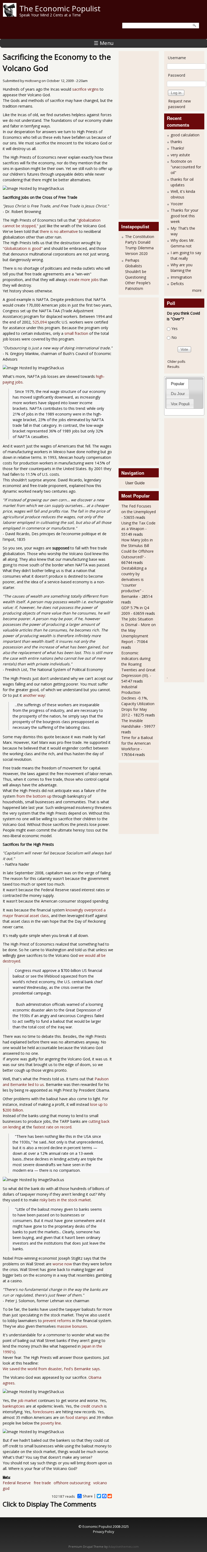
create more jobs (83, 279)
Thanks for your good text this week (184, 216)
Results (173, 366)
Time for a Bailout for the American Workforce (137, 743)
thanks (176, 141)
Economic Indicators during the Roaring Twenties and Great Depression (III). (138, 664)
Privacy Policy (103, 1531)
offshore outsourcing (72, 1482)
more (197, 290)
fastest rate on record (52, 1127)
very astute (180, 154)
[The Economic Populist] (9, 15)
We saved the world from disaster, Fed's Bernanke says (51, 1368)
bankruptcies (14, 1406)
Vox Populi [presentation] (180, 404)
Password (176, 75)
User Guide (135, 482)
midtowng (33, 81)
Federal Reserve (17, 1482)
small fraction (76, 333)
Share (88, 1496)
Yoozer (177, 203)
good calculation (185, 134)
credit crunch (92, 1406)
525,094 (40, 322)
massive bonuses (72, 1326)
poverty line (51, 1423)
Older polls (176, 361)
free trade (42, 1482)
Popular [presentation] (177, 383)
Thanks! (177, 148)
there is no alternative (59, 231)
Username (177, 57)
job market (27, 1400)
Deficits (177, 283)
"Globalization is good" (23, 248)
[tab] (177, 384)
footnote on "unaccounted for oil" (186, 167)
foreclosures (43, 1411)
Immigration (181, 277)
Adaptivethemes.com (123, 1547)
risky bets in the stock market (65, 1199)
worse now (62, 1263)
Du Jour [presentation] (178, 393)
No (174, 337)
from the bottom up (33, 796)
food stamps (76, 1417)
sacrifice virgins (85, 89)
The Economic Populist (60, 8)
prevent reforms (57, 1320)
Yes (174, 328)
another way (34, 695)
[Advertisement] (142, 134)
